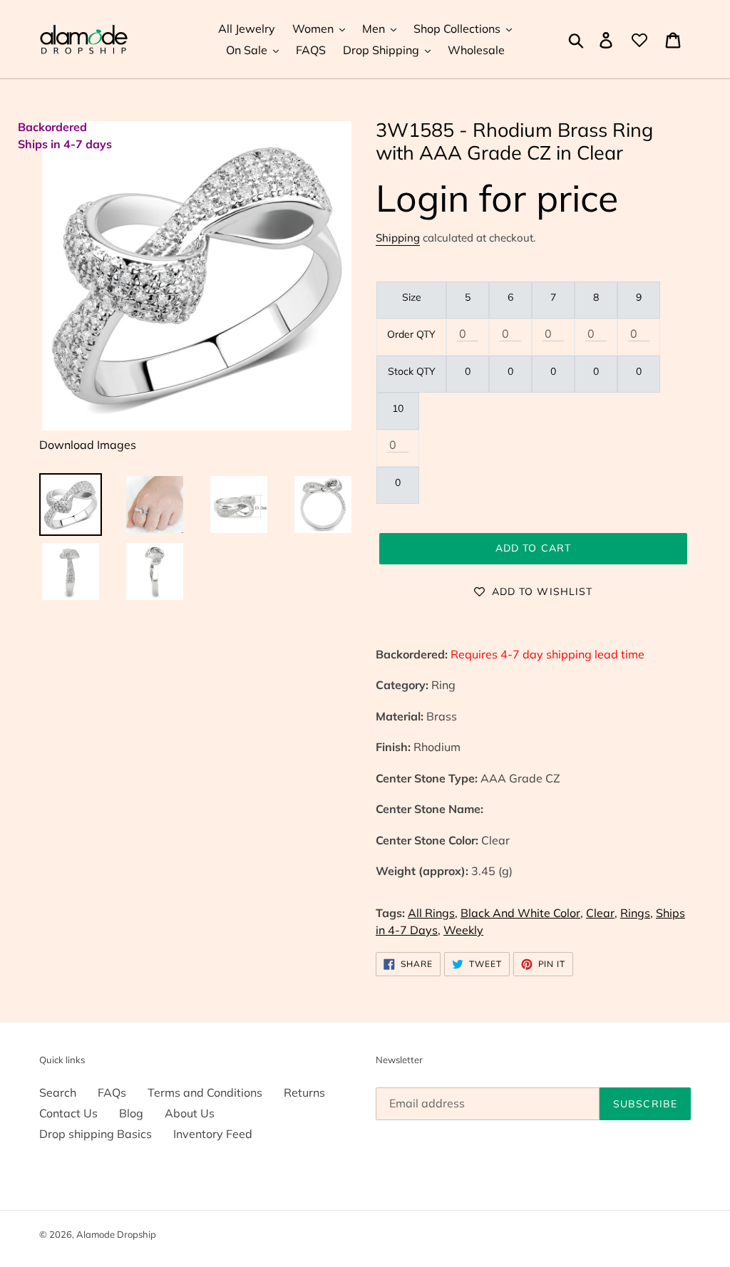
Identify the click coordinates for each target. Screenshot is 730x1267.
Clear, (601, 913)
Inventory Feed (212, 1134)
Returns (304, 1092)
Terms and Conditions (205, 1092)
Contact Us (68, 1113)
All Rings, (433, 913)
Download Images (87, 445)
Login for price (497, 198)
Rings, (636, 913)
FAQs (112, 1092)
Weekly (463, 930)
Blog (131, 1113)
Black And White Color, (522, 913)
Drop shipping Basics (95, 1134)
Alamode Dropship (116, 1234)
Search (57, 1092)
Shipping (398, 237)
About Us (190, 1113)
